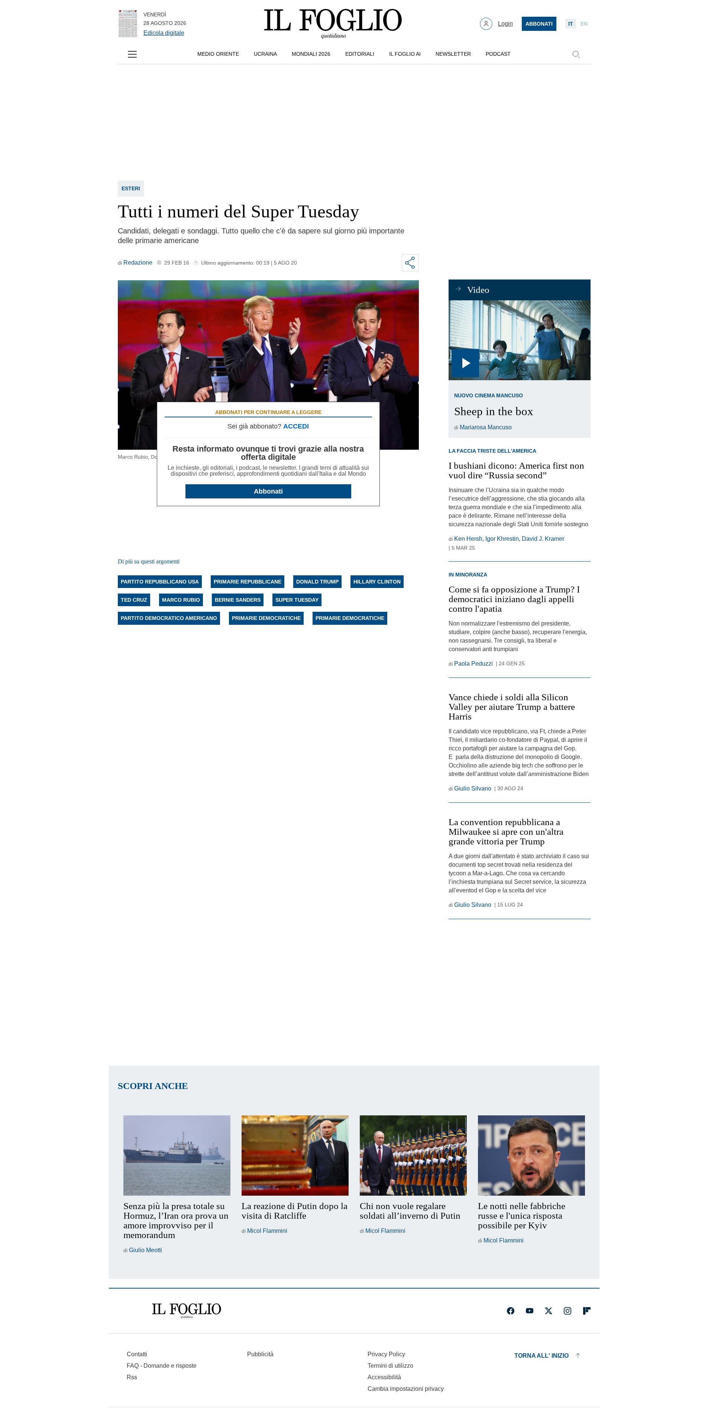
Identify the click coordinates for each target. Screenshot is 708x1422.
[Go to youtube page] (529, 1311)
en (584, 24)
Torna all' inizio (541, 1355)
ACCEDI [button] (296, 426)
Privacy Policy (386, 1354)
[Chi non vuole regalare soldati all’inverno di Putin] (413, 1155)
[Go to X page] (548, 1311)
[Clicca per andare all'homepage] (186, 1310)
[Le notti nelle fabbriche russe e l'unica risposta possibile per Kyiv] (531, 1155)
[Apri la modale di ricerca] (576, 54)
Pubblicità (260, 1354)
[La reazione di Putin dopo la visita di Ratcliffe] (295, 1155)
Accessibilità (384, 1377)
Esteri (131, 188)
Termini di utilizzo (390, 1366)
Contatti (137, 1354)
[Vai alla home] (333, 24)
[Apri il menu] (132, 54)
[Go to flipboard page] (587, 1311)
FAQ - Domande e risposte (162, 1366)
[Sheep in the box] (519, 340)
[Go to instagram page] (567, 1311)
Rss (132, 1377)
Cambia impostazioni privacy (406, 1389)
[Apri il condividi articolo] (410, 262)
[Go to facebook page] (510, 1311)
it (570, 24)
